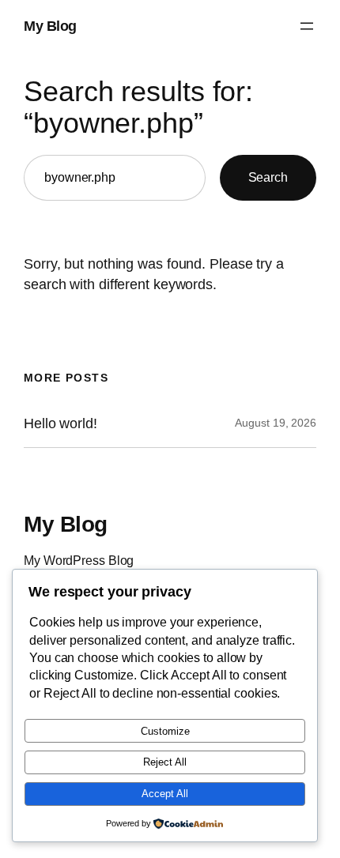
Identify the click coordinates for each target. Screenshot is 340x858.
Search (268, 177)
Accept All (165, 794)
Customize (165, 731)
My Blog (50, 25)
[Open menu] (306, 26)
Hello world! (60, 423)
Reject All (165, 762)
